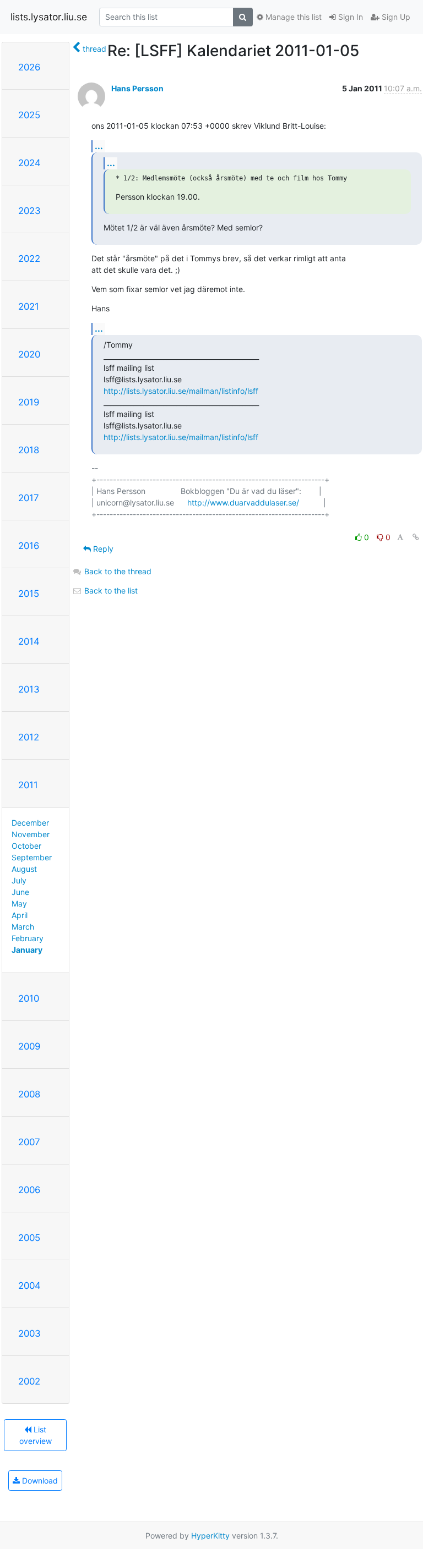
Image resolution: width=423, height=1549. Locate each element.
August (24, 869)
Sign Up (394, 16)
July (19, 880)
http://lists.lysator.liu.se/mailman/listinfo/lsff (181, 391)
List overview (35, 1435)
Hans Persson (137, 88)
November (31, 834)
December (30, 822)
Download (39, 1480)
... (99, 145)
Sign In (349, 16)
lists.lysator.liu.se (48, 17)
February (28, 938)
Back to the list (110, 590)
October (26, 845)
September (32, 857)
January (27, 949)
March (23, 926)
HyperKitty (210, 1535)
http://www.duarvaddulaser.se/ (243, 502)
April (20, 915)
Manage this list (292, 16)
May (19, 903)
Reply (102, 548)
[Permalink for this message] (416, 537)
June (20, 892)
